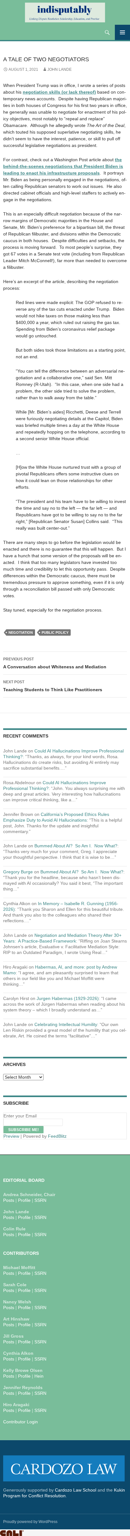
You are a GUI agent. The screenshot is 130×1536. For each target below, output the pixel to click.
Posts (8, 1200)
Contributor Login (20, 1421)
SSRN (40, 1200)
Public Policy (55, 632)
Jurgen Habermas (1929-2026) (68, 998)
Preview (11, 1136)
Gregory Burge (18, 871)
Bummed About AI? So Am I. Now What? (75, 845)
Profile (24, 1200)
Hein (39, 1376)
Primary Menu (122, 32)
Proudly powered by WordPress (30, 1521)
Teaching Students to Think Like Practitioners (52, 686)
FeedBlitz (57, 1136)
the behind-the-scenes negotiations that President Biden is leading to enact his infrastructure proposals (63, 166)
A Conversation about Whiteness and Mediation (54, 663)
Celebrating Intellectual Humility (65, 1024)
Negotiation (21, 632)
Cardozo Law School (75, 1490)
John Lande (59, 69)
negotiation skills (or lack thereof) (59, 92)
